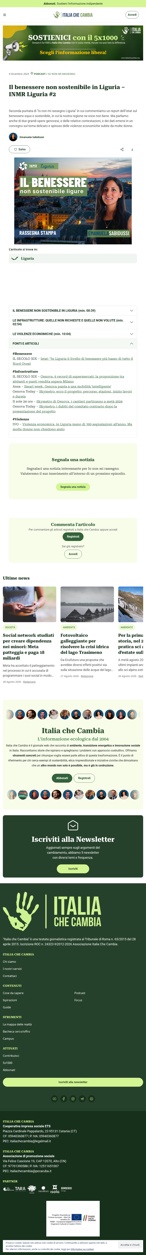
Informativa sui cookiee (82, 1249)
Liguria (27, 258)
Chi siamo (9, 962)
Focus (78, 1000)
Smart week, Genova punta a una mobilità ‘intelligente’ (67, 386)
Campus (8, 1039)
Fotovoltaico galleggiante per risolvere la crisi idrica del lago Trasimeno (85, 644)
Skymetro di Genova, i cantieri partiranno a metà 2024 (79, 401)
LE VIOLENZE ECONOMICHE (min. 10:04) (42, 334)
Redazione (29, 681)
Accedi (132, 14)
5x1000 (7, 1063)
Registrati (73, 536)
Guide (7, 1007)
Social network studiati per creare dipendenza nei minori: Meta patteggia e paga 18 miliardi (28, 647)
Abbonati (62, 778)
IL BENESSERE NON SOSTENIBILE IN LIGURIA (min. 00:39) (54, 310)
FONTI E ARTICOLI (26, 343)
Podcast (40, 74)
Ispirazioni (10, 1000)
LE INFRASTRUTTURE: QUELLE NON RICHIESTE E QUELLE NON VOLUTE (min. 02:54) (68, 322)
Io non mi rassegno (61, 74)
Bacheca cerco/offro (16, 1031)
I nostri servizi (12, 969)
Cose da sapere (13, 993)
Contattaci (10, 976)
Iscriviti (73, 868)
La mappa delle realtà (17, 1024)
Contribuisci (11, 1056)
